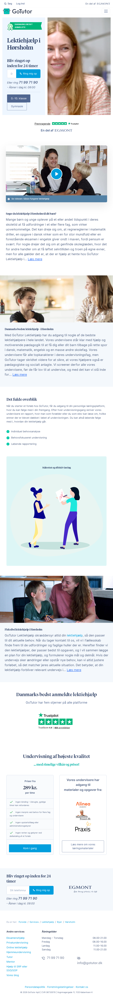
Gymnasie (17, 106)
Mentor (10, 961)
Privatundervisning (17, 942)
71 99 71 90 (28, 82)
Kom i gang (30, 848)
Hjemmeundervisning (18, 952)
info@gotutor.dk (89, 963)
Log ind (20, 3)
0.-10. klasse (18, 98)
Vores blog (12, 975)
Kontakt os (82, 986)
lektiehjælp (75, 635)
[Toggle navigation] (106, 11)
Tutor (9, 957)
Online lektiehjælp (16, 947)
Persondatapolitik (35, 986)
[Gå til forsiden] (17, 11)
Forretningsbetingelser (60, 986)
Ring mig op (29, 73)
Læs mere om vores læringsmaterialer (83, 846)
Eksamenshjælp (15, 937)
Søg (9, 3)
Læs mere (35, 259)
